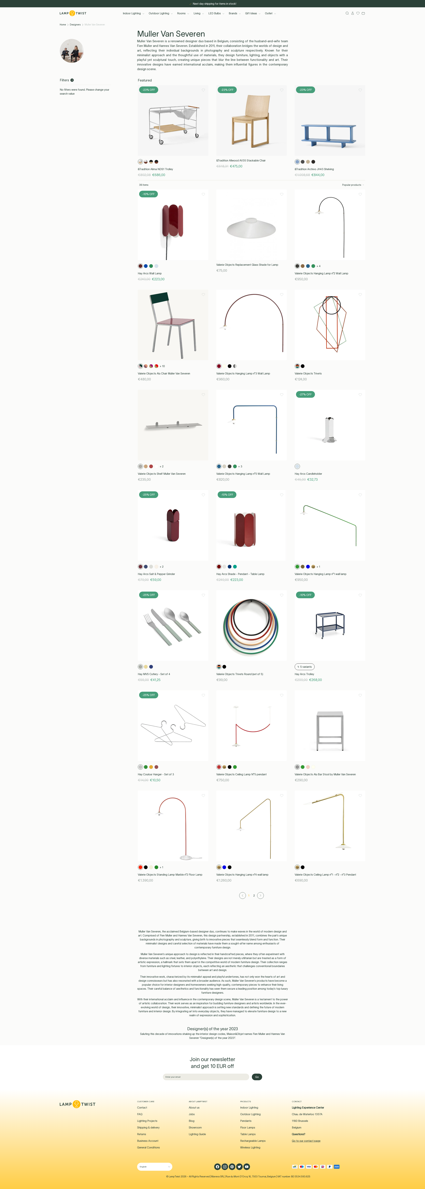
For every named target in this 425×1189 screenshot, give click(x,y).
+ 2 (162, 466)
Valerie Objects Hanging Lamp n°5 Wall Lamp (243, 473)
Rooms (181, 13)
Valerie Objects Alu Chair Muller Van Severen (164, 373)
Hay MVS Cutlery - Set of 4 (154, 674)
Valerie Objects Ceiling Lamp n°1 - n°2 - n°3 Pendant (325, 874)
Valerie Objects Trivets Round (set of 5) (239, 674)
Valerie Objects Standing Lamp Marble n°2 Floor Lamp (170, 874)
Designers (75, 24)
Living (197, 13)
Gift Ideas (251, 13)
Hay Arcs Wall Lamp (150, 273)
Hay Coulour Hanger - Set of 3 (156, 774)
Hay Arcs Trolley (304, 674)
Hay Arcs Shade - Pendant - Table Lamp (240, 573)
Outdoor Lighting (159, 13)
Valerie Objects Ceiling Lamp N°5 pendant (241, 774)
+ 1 (318, 566)
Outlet (268, 13)
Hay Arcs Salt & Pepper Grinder (156, 573)
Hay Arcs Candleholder (308, 473)
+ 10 (162, 366)
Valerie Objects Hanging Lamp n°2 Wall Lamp (321, 273)
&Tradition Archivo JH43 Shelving (314, 169)
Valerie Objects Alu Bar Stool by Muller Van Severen (325, 774)
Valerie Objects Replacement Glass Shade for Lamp (247, 264)
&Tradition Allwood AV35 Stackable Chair (241, 160)
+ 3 (240, 466)
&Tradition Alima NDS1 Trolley (155, 169)
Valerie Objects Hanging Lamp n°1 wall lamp (320, 573)
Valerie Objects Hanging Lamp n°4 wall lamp (242, 874)
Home (63, 24)
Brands (233, 13)
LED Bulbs (214, 13)
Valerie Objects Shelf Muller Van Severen (162, 473)
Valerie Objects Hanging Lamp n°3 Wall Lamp (243, 373)
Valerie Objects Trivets (308, 373)
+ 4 (319, 266)
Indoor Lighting (132, 13)
